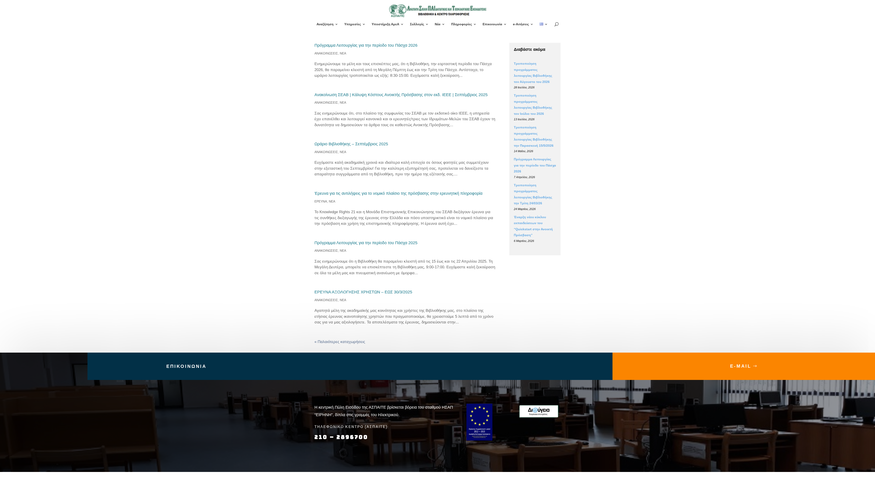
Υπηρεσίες (352, 24)
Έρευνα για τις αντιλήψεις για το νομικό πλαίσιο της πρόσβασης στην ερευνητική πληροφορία (398, 193)
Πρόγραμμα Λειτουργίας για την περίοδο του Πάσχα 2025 (365, 243)
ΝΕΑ (343, 53)
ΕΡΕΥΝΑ (320, 201)
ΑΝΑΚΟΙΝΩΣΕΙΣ (326, 53)
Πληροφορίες (461, 24)
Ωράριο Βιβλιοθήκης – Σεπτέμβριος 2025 (351, 144)
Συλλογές (417, 24)
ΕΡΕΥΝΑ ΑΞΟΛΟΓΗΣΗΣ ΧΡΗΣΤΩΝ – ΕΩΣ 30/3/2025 (363, 292)
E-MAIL (740, 366)
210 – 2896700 (342, 437)
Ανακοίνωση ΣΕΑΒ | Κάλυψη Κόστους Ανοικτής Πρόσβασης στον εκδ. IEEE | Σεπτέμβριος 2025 (401, 94)
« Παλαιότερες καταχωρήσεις (339, 342)
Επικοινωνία (492, 24)
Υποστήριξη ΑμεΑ (385, 24)
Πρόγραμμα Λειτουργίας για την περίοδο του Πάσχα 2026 (365, 45)
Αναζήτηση (325, 24)
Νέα (437, 24)
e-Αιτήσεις (521, 24)
